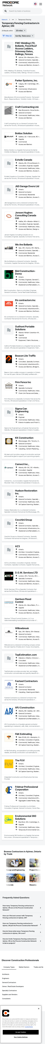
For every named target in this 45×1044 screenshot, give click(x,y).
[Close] (38, 1008)
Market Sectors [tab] (24, 967)
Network (7, 5)
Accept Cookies (21, 1032)
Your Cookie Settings (21, 1037)
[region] (20, 1024)
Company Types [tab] (9, 967)
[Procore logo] (11, 2)
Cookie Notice (29, 1027)
